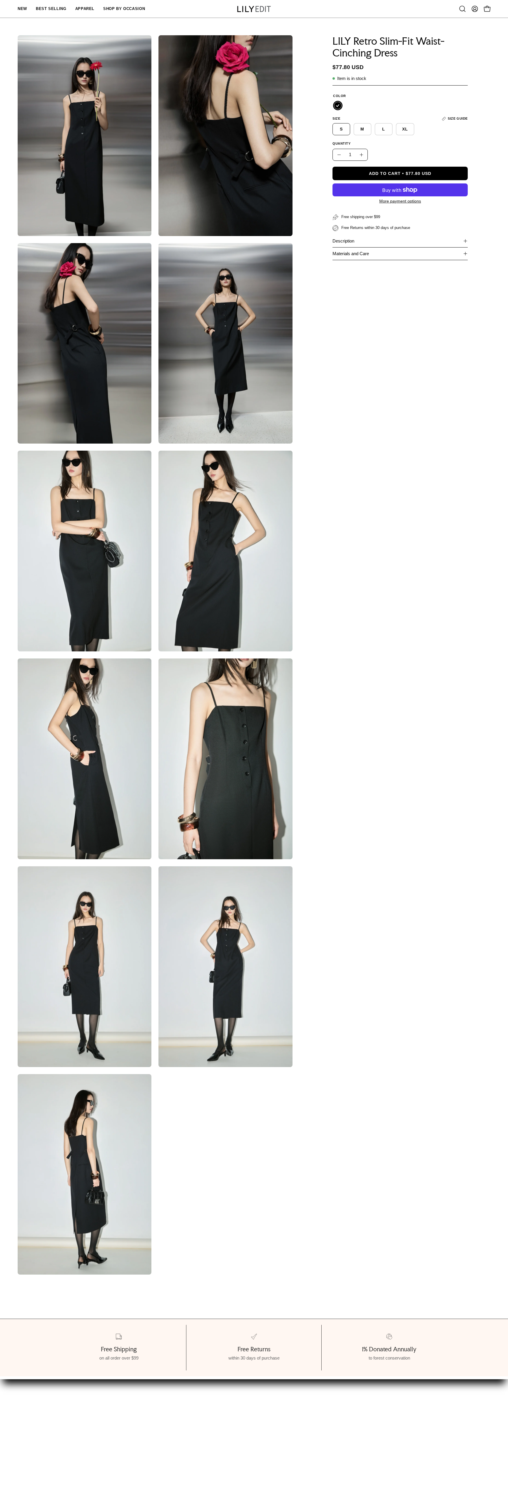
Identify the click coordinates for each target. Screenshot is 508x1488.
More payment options (400, 201)
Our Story (40, 1415)
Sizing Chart (164, 1415)
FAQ (253, 1415)
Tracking (160, 1446)
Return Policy (166, 1436)
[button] (462, 9)
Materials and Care (350, 253)
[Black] (337, 105)
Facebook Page (265, 1436)
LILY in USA (261, 1446)
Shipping (160, 1426)
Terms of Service (48, 1436)
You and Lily (43, 1426)
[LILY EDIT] (254, 9)
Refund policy (45, 1446)
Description (343, 240)
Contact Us (260, 1426)
